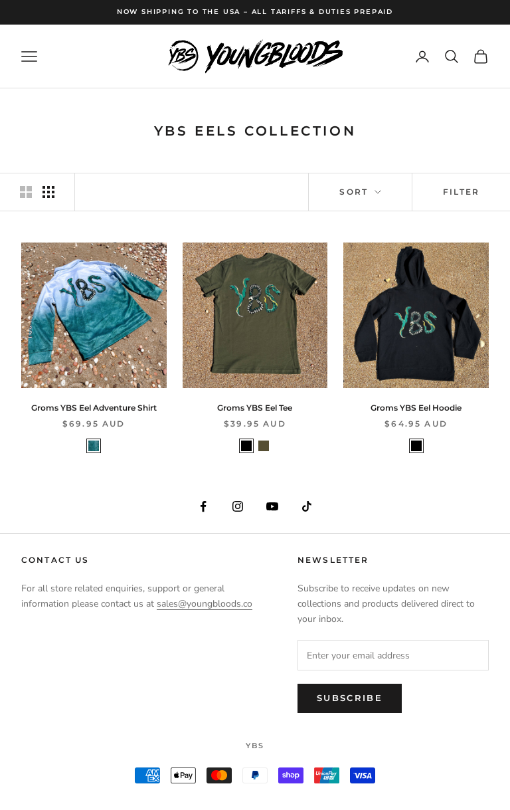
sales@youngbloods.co (204, 603)
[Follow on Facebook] (203, 506)
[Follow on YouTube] (272, 506)
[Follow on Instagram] (237, 506)
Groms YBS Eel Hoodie (416, 408)
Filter (461, 192)
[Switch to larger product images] (26, 192)
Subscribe (349, 697)
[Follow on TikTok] (306, 506)
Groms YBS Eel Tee (254, 408)
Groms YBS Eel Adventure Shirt (94, 408)
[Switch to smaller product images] (48, 192)
